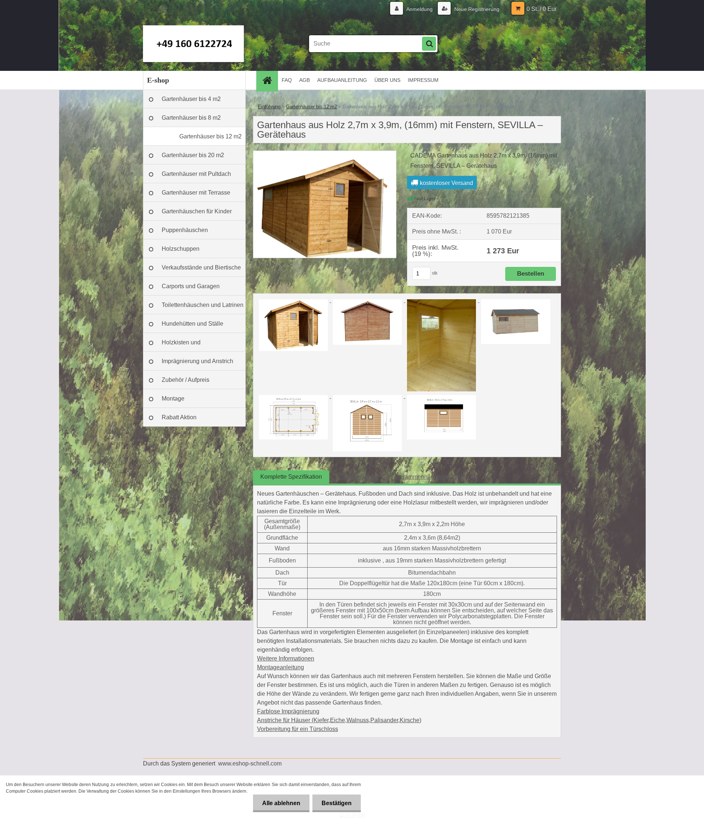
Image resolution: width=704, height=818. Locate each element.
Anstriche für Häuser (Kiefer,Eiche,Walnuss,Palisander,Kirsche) (339, 720)
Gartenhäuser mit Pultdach (196, 174)
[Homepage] (269, 80)
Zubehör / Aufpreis (185, 380)
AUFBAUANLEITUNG (342, 80)
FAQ (287, 80)
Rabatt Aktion (179, 417)
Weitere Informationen (285, 658)
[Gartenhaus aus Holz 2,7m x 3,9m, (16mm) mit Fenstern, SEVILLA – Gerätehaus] (324, 154)
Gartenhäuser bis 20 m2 (193, 155)
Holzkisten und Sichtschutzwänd (184, 345)
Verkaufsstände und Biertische (201, 267)
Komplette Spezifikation (291, 477)
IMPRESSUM (423, 80)
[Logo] (193, 43)
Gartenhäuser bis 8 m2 (191, 118)
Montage (173, 398)
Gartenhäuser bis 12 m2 (210, 136)
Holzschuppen (180, 249)
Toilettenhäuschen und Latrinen (202, 305)
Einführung (269, 106)
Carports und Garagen (191, 286)
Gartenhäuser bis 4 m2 (191, 99)
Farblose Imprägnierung (288, 711)
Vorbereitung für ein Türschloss (297, 729)
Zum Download (358, 477)
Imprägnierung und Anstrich (197, 361)
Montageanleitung (280, 667)
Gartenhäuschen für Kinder (197, 211)
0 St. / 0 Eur (542, 9)
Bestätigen (337, 803)
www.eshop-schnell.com (250, 763)
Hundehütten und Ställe (192, 324)
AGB (304, 80)
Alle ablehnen (281, 803)
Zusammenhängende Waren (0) (436, 477)
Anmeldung (419, 9)
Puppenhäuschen (185, 230)
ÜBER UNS (387, 80)
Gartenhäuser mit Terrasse (196, 192)
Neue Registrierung (476, 9)
